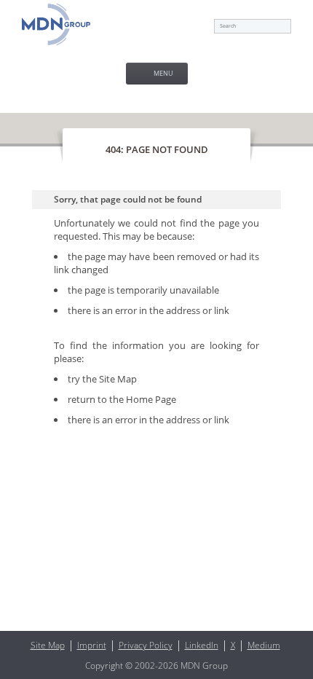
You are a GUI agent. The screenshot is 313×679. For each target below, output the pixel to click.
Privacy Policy (146, 645)
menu (163, 73)
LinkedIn (201, 645)
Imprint (91, 645)
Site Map (118, 378)
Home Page (151, 399)
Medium (263, 645)
